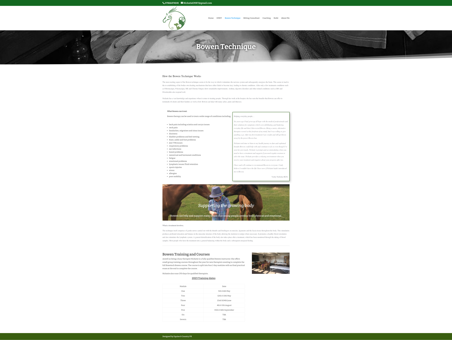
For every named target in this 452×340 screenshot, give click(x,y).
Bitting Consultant (251, 18)
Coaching (266, 18)
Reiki (276, 18)
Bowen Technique (232, 18)
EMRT (219, 18)
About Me (285, 18)
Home (211, 18)
